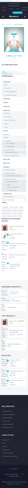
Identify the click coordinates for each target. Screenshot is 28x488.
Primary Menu (25, 16)
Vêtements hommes (10, 179)
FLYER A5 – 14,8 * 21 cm (14, 56)
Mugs (6, 127)
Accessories (6, 98)
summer (9, 216)
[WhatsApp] (19, 5)
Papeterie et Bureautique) (11, 155)
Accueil (3, 24)
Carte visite (8, 141)
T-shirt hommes (12, 190)
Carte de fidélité (10, 143)
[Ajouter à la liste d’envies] (15, 58)
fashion (4, 213)
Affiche (6, 137)
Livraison (11, 8)
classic (15, 210)
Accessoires (6, 81)
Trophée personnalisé (10, 95)
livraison (5, 446)
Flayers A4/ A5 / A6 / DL (12, 152)
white (20, 216)
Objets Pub (6, 163)
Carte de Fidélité (11, 307)
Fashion (5, 130)
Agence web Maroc (16, 484)
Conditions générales (24, 9)
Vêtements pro (7, 193)
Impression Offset (7, 417)
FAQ (18, 8)
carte (21, 207)
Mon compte (3, 9)
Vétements (6, 167)
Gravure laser (6, 421)
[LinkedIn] (11, 5)
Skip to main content (5, 1)
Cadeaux (5, 102)
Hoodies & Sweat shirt (12, 181)
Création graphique (8, 424)
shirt (10, 213)
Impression (9, 24)
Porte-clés (7, 88)
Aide (4, 443)
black (16, 207)
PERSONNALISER (17, 12)
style (3, 216)
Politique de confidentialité (10, 456)
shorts (20, 213)
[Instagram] (14, 5)
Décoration (6, 110)
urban (15, 216)
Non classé (6, 159)
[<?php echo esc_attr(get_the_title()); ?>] (13, 58)
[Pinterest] (16, 5)
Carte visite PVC (10, 146)
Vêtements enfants (10, 170)
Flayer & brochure (9, 150)
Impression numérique (9, 414)
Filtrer (5, 74)
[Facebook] (9, 5)
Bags (6, 84)
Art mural (7, 113)
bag (12, 207)
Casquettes (6, 106)
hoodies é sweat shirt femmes (14, 176)
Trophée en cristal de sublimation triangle (15, 362)
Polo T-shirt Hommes (13, 187)
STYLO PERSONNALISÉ (11, 91)
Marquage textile (7, 411)
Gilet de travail (9, 196)
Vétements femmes (10, 173)
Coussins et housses (10, 120)
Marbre (6, 123)
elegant (21, 210)
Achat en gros (6, 449)
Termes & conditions (8, 453)
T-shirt (8, 184)
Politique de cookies (14, 476)
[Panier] (3, 17)
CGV (22, 474)
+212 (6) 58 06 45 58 (14, 3)
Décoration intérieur (8, 427)
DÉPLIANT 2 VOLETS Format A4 (17, 255)
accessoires (5, 207)
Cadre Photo (8, 116)
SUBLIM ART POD (15, 482)
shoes (14, 213)
